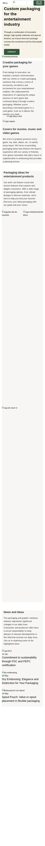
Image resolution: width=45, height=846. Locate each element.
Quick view (5, 399)
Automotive (7, 745)
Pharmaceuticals (9, 777)
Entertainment (8, 759)
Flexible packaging (10, 718)
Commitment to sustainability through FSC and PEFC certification (19, 661)
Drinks (5, 754)
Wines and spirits (9, 787)
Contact (12, 52)
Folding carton (8, 723)
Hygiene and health (10, 773)
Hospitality (6, 768)
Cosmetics (6, 749)
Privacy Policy (8, 841)
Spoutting (6, 737)
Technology (7, 782)
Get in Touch (39, 3)
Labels (5, 728)
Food (4, 763)
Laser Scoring (8, 732)
